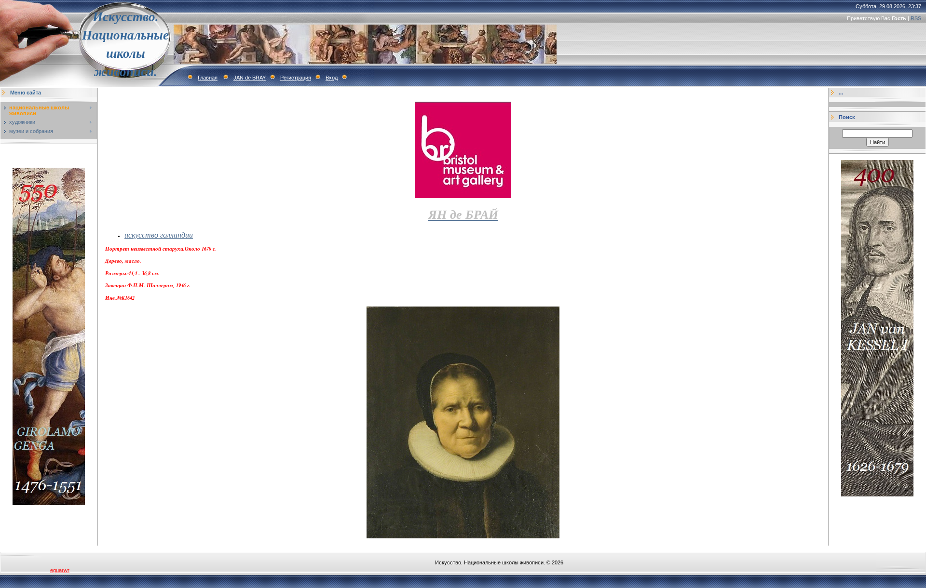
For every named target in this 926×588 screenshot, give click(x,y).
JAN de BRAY (249, 77)
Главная (208, 77)
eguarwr (59, 570)
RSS (916, 18)
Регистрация (295, 77)
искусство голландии (158, 234)
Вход (332, 77)
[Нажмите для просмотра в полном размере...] (463, 536)
